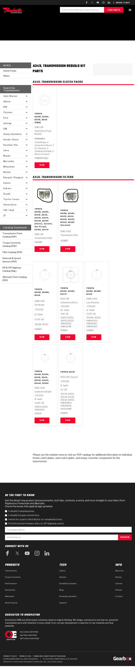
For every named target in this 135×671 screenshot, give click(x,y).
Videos (62, 571)
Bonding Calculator (68, 596)
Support (63, 603)
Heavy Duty (10, 590)
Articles (62, 577)
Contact (119, 596)
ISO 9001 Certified (28, 635)
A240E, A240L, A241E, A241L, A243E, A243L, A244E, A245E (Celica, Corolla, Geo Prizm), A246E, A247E (44, 221)
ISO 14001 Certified (29, 632)
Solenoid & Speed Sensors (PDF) (11, 260)
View (42, 165)
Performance (11, 583)
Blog (61, 590)
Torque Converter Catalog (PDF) (11, 244)
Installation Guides (67, 583)
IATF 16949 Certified (29, 638)
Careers (118, 583)
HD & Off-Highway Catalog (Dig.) (11, 269)
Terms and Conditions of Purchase (49, 656)
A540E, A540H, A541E (42, 294)
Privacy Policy (10, 656)
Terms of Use (25, 656)
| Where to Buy (121, 3)
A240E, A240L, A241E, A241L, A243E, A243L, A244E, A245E (42, 379)
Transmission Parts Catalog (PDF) (12, 235)
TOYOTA (38, 113)
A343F (72, 372)
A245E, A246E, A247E (67, 293)
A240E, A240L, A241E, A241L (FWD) (42, 119)
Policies (118, 590)
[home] (13, 10)
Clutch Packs (9, 70)
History (118, 577)
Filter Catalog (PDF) (12, 252)
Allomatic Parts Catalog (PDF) (14, 279)
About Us (119, 571)
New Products (11, 603)
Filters (6, 76)
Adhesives (9, 596)
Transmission (11, 571)
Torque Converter (13, 577)
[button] (130, 10)
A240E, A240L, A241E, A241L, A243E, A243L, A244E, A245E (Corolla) (67, 219)
